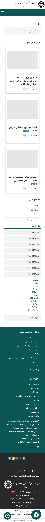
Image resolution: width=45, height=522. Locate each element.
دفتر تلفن (35, 373)
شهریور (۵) (34, 298)
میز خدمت (35, 412)
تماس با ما (26, 470)
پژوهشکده (35, 392)
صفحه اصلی (34, 384)
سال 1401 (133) (33, 256)
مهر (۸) (35, 295)
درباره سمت (34, 388)
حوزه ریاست (34, 337)
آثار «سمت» (34, 400)
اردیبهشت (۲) (33, 309)
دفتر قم (36, 361)
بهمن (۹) (35, 283)
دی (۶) (35, 286)
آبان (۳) (35, 292)
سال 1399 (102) (33, 268)
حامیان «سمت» (32, 416)
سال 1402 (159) (33, 250)
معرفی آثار (34, 210)
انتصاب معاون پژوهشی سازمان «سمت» (23, 129)
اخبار (26, 29)
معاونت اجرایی (33, 349)
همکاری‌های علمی (32, 408)
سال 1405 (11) (33, 232)
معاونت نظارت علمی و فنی (28, 345)
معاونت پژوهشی (32, 341)
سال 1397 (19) (33, 318)
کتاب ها (15, 470)
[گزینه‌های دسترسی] (36, 515)
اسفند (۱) (35, 280)
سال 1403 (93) (33, 244)
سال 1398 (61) (33, 274)
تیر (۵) (35, 303)
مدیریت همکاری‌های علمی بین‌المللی (24, 357)
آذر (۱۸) (35, 289)
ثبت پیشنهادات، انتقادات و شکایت (25, 476)
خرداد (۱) (35, 306)
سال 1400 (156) (33, 262)
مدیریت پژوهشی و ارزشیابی (27, 396)
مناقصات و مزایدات (31, 219)
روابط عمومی (34, 353)
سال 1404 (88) (33, 238)
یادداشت (35, 215)
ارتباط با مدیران (33, 369)
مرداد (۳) (34, 301)
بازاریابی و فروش (32, 404)
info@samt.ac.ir (18, 428)
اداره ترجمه (34, 365)
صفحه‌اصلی (35, 29)
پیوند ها (37, 470)
